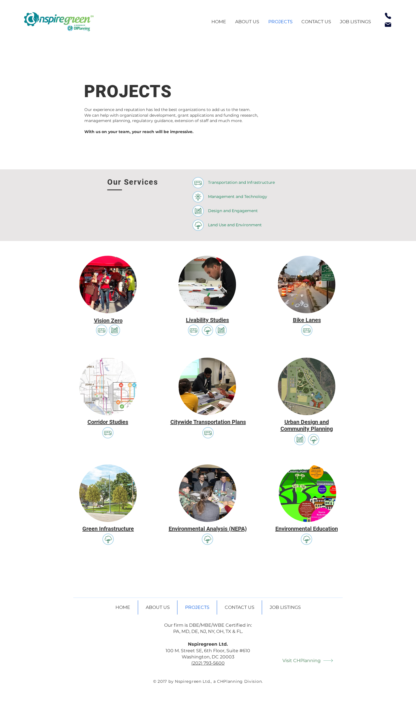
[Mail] (388, 24)
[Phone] (388, 16)
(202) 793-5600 (208, 663)
